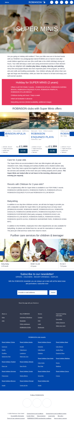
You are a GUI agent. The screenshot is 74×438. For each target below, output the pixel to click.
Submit (53, 292)
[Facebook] (46, 402)
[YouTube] (37, 402)
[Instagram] (27, 402)
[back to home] (37, 2)
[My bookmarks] (52, 2)
